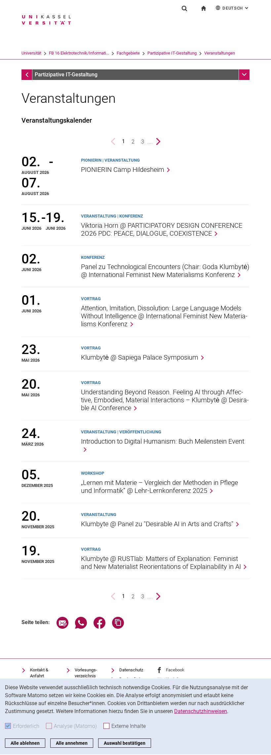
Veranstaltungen (219, 53)
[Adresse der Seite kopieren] (118, 627)
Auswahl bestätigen (124, 743)
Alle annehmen (72, 743)
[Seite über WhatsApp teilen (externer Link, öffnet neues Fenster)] (81, 627)
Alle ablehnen (25, 743)
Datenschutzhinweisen (200, 711)
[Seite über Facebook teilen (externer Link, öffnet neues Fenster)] (99, 627)
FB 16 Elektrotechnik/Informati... (79, 53)
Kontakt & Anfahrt (39, 672)
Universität (31, 53)
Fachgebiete (128, 53)
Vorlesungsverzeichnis (86, 672)
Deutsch (236, 8)
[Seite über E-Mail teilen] (62, 627)
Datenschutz (131, 669)
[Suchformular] (184, 8)
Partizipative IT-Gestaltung (172, 53)
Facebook (175, 669)
